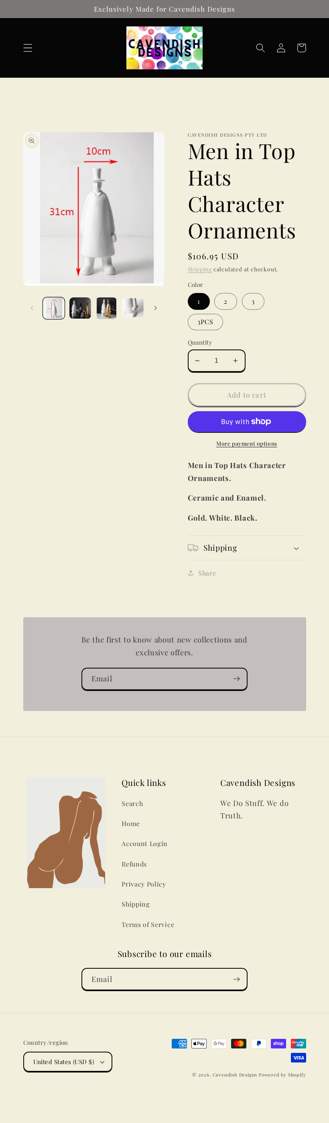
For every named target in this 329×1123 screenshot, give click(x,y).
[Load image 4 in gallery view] (133, 308)
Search (132, 803)
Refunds (134, 864)
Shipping (200, 269)
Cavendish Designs (235, 1075)
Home (131, 823)
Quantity (200, 342)
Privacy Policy (144, 884)
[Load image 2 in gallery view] (80, 308)
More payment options (246, 443)
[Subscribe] (236, 679)
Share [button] (207, 573)
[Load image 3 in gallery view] (106, 308)
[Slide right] (155, 308)
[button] (28, 48)
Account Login (145, 843)
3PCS (205, 321)
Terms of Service (148, 924)
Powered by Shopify (282, 1075)
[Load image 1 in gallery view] (54, 308)
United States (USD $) (63, 1062)
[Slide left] (32, 308)
